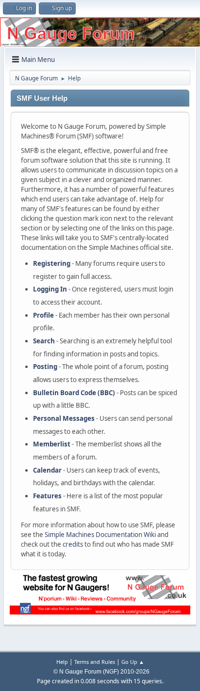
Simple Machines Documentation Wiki (100, 534)
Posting (45, 366)
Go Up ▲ (132, 661)
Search (44, 341)
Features (47, 495)
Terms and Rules (94, 661)
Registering (51, 263)
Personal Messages (64, 418)
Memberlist (51, 444)
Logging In (50, 289)
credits (73, 544)
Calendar (47, 470)
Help (62, 661)
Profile (43, 315)
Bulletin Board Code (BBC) (74, 392)
